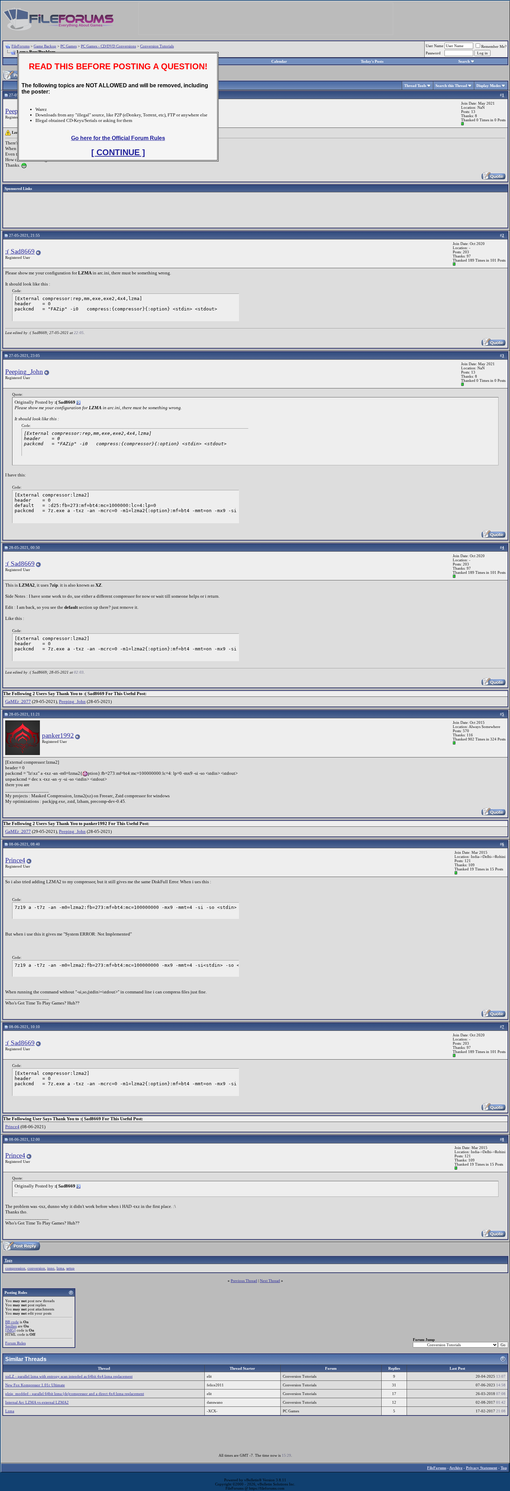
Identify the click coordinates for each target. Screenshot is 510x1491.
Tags (8, 1260)
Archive (455, 1468)
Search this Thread (451, 86)
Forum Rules (15, 1343)
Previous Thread (244, 1281)
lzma (60, 1268)
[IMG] (10, 1330)
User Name (434, 46)
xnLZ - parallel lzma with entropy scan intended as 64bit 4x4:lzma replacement (69, 1376)
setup (70, 1268)
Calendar (279, 61)
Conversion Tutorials (157, 46)
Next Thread (270, 1281)
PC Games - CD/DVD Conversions (108, 46)
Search (464, 61)
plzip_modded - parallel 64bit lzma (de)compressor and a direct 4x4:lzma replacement (74, 1394)
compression (15, 1268)
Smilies (11, 1326)
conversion (36, 1268)
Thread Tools (415, 86)
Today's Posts (372, 61)
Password (433, 53)
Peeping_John (24, 371)
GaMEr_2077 (18, 701)
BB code (12, 1322)
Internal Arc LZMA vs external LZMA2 (37, 1402)
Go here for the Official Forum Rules (118, 138)
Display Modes (488, 86)
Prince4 (15, 860)
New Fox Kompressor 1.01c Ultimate (35, 1385)
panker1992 (58, 735)
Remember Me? (494, 46)
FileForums (20, 46)
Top (504, 1468)
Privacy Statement (481, 1468)
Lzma (9, 1411)
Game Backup (45, 46)
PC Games (68, 46)
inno (50, 1268)
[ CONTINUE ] (118, 152)
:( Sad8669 (20, 251)
